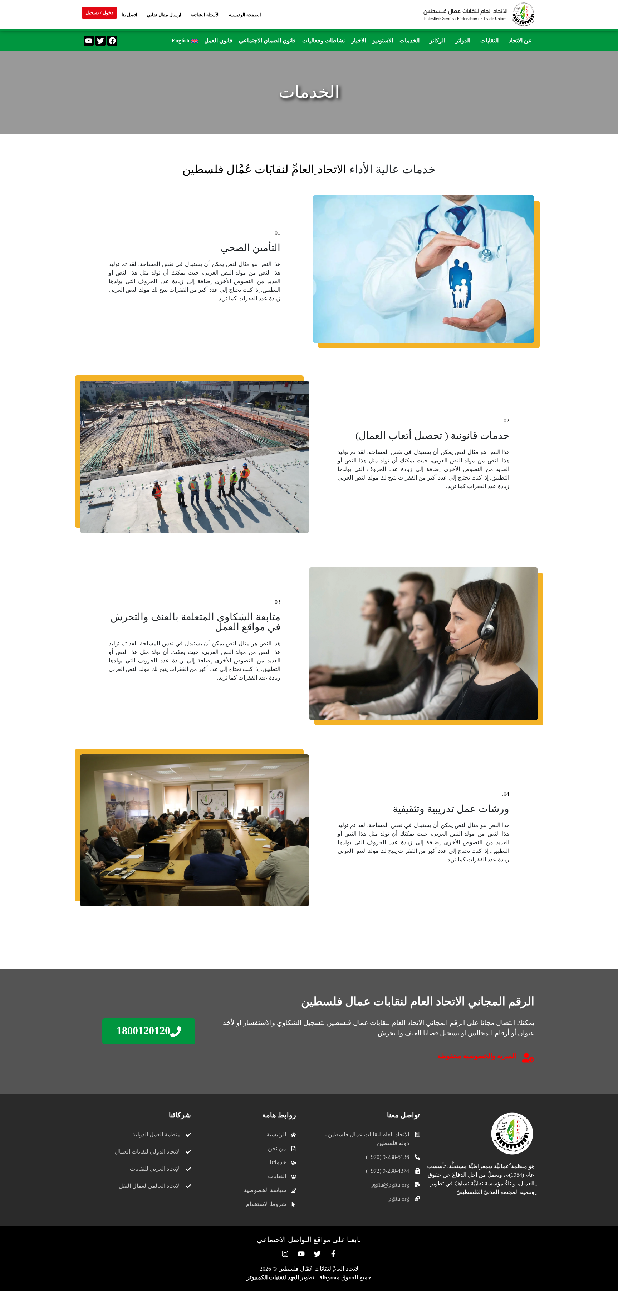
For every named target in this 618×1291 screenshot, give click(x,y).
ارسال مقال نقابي (164, 14)
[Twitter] (100, 41)
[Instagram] (285, 1254)
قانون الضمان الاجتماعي (267, 40)
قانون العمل (218, 40)
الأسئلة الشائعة (205, 14)
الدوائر (462, 40)
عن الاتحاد (520, 40)
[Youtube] (89, 41)
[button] (518, 40)
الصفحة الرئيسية (245, 14)
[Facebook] (112, 41)
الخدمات (409, 40)
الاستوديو (382, 40)
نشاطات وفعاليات (323, 40)
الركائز (437, 40)
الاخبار (358, 40)
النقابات (489, 40)
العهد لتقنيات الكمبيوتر (273, 1277)
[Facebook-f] (333, 1254)
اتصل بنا (129, 14)
